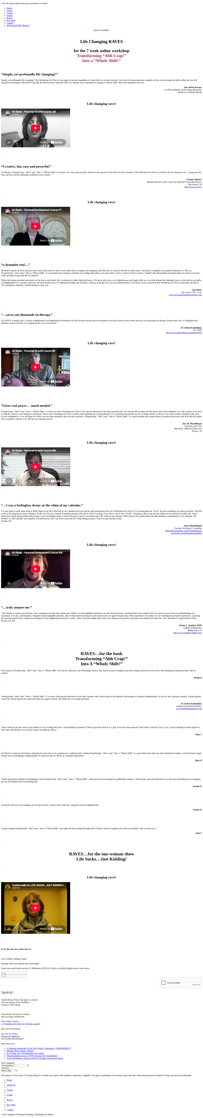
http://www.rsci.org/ (193, 187)
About (9, 10)
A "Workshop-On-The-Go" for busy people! (20, 1024)
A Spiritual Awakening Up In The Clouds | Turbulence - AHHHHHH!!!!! (39, 1048)
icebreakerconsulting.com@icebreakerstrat (183, 531)
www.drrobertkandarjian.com (189, 708)
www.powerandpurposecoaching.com (185, 295)
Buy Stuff (11, 20)
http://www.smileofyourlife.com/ (188, 633)
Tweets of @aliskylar (10, 1036)
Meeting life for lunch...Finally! (20, 1051)
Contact (10, 23)
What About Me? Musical (18, 25)
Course (10, 13)
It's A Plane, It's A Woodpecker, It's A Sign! (25, 1053)
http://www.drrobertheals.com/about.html (184, 333)
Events (10, 15)
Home (9, 8)
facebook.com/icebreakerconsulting (186, 533)
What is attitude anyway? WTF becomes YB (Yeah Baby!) (32, 1056)
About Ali (11, 1085)
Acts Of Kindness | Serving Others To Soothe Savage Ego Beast (35, 1058)
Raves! (10, 18)
